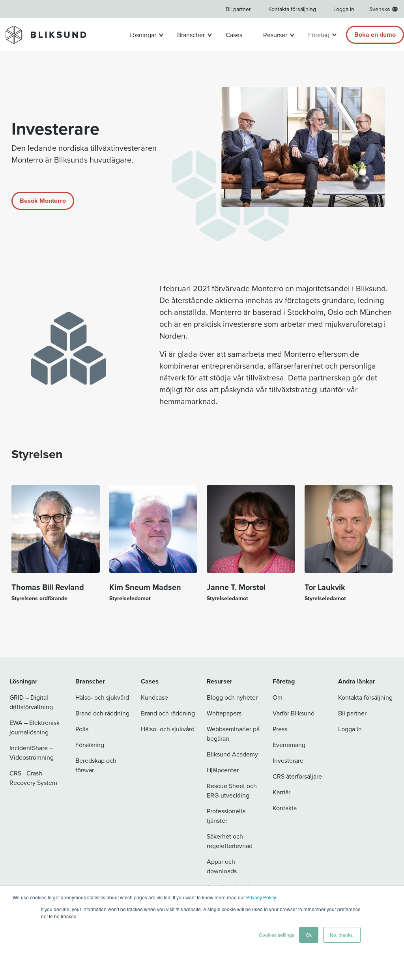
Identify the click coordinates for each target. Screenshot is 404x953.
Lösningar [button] (142, 34)
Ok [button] (309, 934)
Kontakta (285, 807)
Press (280, 729)
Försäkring (89, 744)
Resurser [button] (275, 34)
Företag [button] (318, 34)
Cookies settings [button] (276, 934)
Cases (234, 34)
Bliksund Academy (232, 754)
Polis (81, 729)
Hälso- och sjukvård (102, 697)
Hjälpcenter (223, 770)
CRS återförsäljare (297, 776)
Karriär (281, 792)
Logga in (343, 9)
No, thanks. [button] (342, 934)
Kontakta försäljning (292, 9)
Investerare (288, 760)
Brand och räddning (102, 713)
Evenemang (289, 744)
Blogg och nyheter (232, 697)
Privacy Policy (261, 897)
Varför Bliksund (293, 713)
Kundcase (154, 697)
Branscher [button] (191, 34)
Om (277, 697)
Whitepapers (224, 713)
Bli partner (238, 9)
